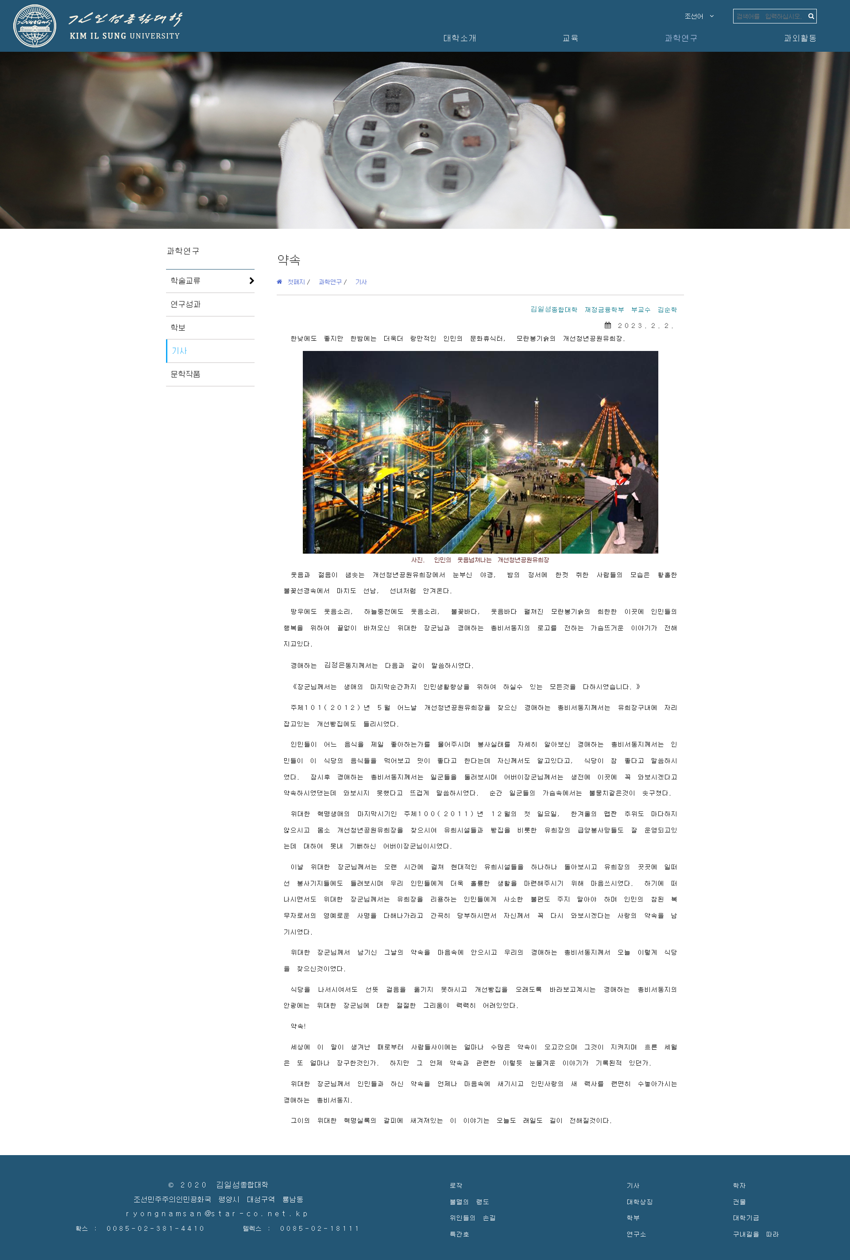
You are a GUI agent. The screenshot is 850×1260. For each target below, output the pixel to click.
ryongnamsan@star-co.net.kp (218, 1214)
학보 (177, 327)
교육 (570, 38)
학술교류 (185, 281)
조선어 (697, 16)
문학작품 (185, 374)
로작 (456, 1185)
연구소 (636, 1233)
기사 (179, 350)
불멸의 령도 (469, 1201)
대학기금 (746, 1217)
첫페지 (293, 281)
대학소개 (459, 38)
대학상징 (639, 1201)
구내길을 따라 (756, 1233)
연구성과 (185, 304)
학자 (739, 1185)
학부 (633, 1217)
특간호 (459, 1233)
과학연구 (681, 38)
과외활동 (800, 38)
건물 (739, 1201)
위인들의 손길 (472, 1217)
